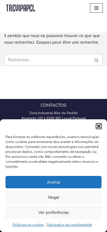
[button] (99, 126)
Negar (53, 197)
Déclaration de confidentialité (69, 225)
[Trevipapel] (20, 8)
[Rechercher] (97, 60)
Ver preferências (53, 212)
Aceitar (53, 182)
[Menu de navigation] (96, 8)
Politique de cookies (28, 225)
